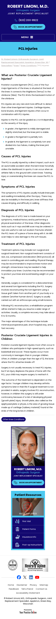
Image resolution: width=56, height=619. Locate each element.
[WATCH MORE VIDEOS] (28, 507)
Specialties (6, 65)
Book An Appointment (30, 27)
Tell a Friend (27, 588)
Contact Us (41, 588)
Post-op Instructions (32, 544)
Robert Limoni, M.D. (28, 469)
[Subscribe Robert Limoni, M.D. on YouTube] (37, 577)
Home (11, 584)
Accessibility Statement (28, 592)
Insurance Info (29, 537)
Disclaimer (22, 584)
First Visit (26, 521)
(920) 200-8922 (28, 20)
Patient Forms (29, 529)
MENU (25, 37)
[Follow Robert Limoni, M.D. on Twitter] (25, 577)
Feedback (14, 588)
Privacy (33, 584)
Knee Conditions (29, 65)
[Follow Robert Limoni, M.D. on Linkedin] (31, 577)
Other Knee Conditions (13, 419)
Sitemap (44, 584)
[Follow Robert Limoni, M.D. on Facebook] (19, 577)
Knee (16, 65)
